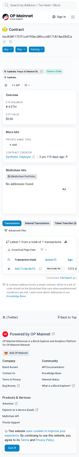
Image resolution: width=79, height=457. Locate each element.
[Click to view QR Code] (10, 42)
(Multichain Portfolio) (21, 176)
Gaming (35, 49)
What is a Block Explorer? (56, 385)
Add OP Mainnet (18, 352)
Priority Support (11, 422)
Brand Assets (10, 367)
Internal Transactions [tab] (37, 223)
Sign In (61, 17)
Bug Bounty (9, 385)
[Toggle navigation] (73, 17)
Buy (6, 49)
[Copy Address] (4, 42)
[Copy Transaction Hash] (40, 269)
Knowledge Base (16, 296)
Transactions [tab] (12, 223)
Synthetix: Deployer (18, 157)
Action (49, 259)
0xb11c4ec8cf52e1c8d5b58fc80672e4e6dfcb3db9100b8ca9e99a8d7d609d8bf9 (26, 269)
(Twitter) (12, 317)
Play (19, 49)
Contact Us (8, 373)
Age (70, 259)
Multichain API (10, 416)
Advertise (8, 403)
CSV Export (66, 277)
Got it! (12, 448)
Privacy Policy (45, 440)
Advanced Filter (17, 230)
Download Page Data (23, 249)
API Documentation (53, 367)
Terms (6, 379)
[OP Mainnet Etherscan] (17, 17)
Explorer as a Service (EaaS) (18, 409)
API (18, 85)
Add (14, 144)
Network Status (50, 379)
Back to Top (69, 317)
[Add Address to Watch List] (5, 85)
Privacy (17, 379)
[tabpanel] (39, 255)
